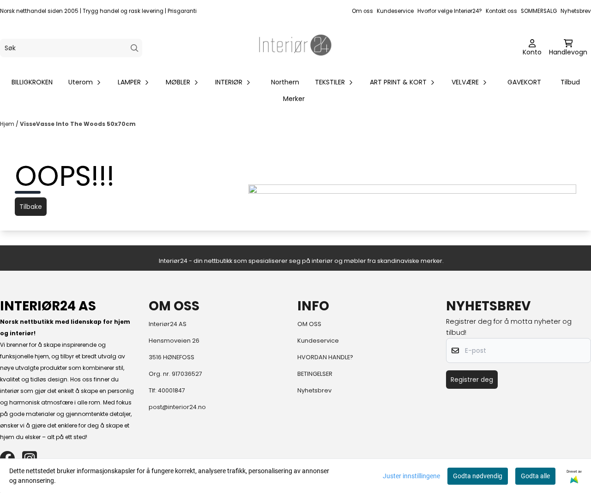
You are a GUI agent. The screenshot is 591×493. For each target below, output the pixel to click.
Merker (294, 98)
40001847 (171, 390)
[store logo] (295, 48)
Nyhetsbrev (576, 11)
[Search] (134, 48)
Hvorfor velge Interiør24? (449, 11)
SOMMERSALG (539, 11)
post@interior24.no (177, 407)
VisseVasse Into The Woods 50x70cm (78, 124)
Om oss (362, 11)
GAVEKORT (524, 82)
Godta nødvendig (477, 476)
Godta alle (535, 476)
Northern (285, 82)
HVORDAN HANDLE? (325, 357)
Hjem (8, 124)
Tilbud (570, 82)
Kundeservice (395, 11)
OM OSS (309, 324)
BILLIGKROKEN (32, 82)
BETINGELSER (314, 374)
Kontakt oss (501, 11)
